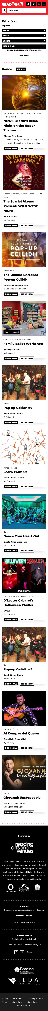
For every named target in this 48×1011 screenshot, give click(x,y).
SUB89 (7, 611)
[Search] (4, 10)
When (6, 36)
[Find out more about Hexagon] (10, 888)
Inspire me (9, 46)
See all (21, 69)
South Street (10, 414)
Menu (44, 4)
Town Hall (8, 739)
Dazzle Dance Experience (15, 542)
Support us (39, 4)
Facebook (16, 952)
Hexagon (8, 803)
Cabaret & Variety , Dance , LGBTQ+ (18, 601)
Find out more (24, 915)
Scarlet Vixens (10, 216)
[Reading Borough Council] (24, 970)
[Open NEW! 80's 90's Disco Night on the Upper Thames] (24, 92)
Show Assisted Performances (24, 50)
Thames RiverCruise (13, 136)
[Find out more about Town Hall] (37, 888)
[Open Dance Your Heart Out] (24, 511)
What (6, 30)
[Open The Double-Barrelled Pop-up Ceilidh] (24, 249)
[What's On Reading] (12, 4)
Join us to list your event (24, 922)
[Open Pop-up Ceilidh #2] (24, 382)
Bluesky (30, 952)
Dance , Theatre (15, 470)
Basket (33, 4)
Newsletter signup (33, 944)
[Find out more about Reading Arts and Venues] (24, 847)
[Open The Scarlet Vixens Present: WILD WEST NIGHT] (24, 172)
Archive (24, 55)
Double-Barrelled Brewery (16, 285)
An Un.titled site (24, 1005)
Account (28, 4)
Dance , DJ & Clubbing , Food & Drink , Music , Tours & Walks (23, 122)
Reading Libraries (12, 349)
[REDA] (24, 981)
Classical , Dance (21, 731)
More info (27, 148)
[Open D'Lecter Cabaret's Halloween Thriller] (24, 575)
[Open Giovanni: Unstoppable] (24, 772)
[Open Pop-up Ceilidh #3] (24, 644)
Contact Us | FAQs (14, 944)
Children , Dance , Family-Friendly (23, 342)
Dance (17, 406)
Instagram (22, 952)
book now (11, 225)
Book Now (11, 148)
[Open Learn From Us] (24, 447)
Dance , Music (20, 275)
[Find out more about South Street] (24, 888)
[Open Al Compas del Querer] (24, 708)
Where (6, 41)
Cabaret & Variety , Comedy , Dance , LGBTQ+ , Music (23, 203)
